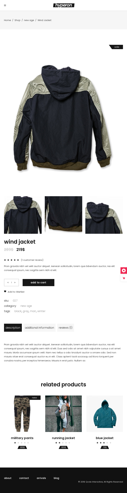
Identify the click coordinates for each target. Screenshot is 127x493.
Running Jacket (63, 438)
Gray (26, 311)
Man (33, 311)
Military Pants (22, 438)
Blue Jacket (105, 438)
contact (24, 478)
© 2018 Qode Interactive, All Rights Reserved (100, 481)
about (7, 478)
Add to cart (38, 282)
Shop (17, 20)
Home (7, 20)
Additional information (39, 328)
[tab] (13, 328)
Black (18, 311)
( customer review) (32, 260)
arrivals (41, 478)
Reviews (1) (65, 328)
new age (29, 20)
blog (56, 478)
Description (13, 328)
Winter (41, 311)
